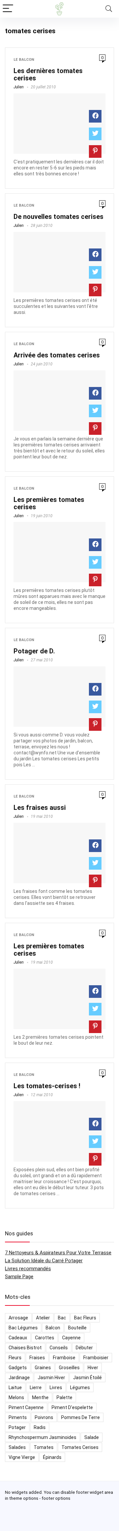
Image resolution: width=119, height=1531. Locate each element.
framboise (64, 1357)
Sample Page (19, 1277)
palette (64, 1397)
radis (40, 1427)
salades (17, 1447)
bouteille (77, 1327)
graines (43, 1367)
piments (18, 1417)
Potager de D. (34, 651)
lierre (36, 1387)
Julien (18, 87)
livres (56, 1387)
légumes (80, 1387)
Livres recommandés (28, 1269)
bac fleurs (85, 1317)
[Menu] (8, 9)
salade (91, 1437)
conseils (59, 1347)
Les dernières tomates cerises (48, 74)
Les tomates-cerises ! (47, 1086)
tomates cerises (80, 1447)
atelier (43, 1317)
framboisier (95, 1357)
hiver (93, 1367)
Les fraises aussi (40, 808)
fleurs (15, 1357)
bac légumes (23, 1327)
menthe (40, 1397)
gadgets (18, 1367)
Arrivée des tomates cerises (57, 355)
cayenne (71, 1337)
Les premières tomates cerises (49, 503)
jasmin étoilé (87, 1377)
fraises (37, 1357)
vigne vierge (22, 1457)
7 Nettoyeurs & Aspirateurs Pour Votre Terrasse (58, 1253)
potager (17, 1427)
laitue (15, 1387)
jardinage (19, 1377)
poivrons (44, 1417)
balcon (53, 1327)
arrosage (18, 1317)
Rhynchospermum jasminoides (42, 1437)
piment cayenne (26, 1407)
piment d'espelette (72, 1407)
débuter (84, 1347)
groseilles (69, 1367)
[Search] (109, 9)
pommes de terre (80, 1417)
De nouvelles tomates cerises (58, 217)
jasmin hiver (51, 1377)
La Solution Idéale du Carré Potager (44, 1261)
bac (62, 1317)
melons (16, 1397)
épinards (52, 1457)
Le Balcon (24, 59)
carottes (44, 1337)
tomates (44, 1447)
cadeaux (18, 1337)
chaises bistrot (25, 1347)
